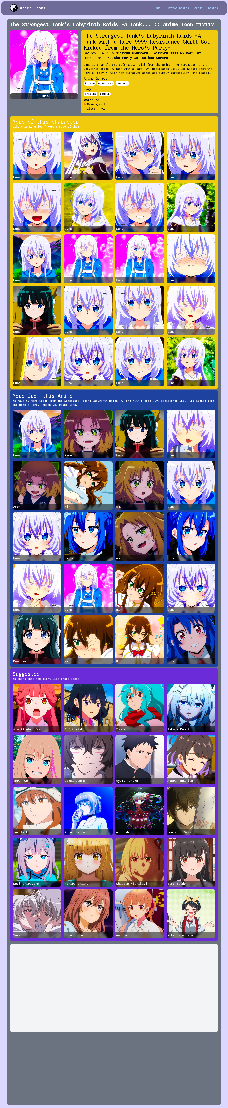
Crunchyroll (96, 104)
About (198, 8)
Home (157, 8)
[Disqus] (114, 988)
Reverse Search (177, 8)
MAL (102, 108)
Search (213, 8)
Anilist (89, 108)
